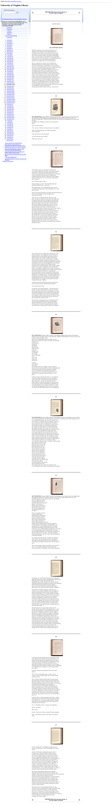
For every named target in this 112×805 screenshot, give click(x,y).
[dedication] (9, 32)
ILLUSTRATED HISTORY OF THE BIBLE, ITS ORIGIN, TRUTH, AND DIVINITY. (15, 152)
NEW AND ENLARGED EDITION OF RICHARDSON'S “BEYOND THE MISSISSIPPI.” (15, 145)
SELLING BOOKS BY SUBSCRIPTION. (13, 143)
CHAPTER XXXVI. (10, 97)
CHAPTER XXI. (10, 73)
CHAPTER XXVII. (10, 82)
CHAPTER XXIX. (10, 86)
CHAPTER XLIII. (10, 109)
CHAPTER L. (10, 120)
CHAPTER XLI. (10, 105)
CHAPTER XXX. (10, 87)
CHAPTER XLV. (10, 112)
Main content (11, 1)
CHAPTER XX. (10, 71)
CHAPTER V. (9, 46)
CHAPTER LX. (10, 137)
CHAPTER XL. (10, 104)
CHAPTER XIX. (10, 69)
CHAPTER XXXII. (10, 91)
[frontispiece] (9, 29)
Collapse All (5, 161)
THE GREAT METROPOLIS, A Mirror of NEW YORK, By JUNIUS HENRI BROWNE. (14, 150)
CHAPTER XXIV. (10, 78)
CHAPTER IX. (10, 53)
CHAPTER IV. (10, 45)
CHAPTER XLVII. (10, 115)
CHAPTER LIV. (10, 127)
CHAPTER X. (10, 55)
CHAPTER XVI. (10, 64)
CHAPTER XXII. (10, 74)
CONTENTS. (9, 37)
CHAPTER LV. (10, 129)
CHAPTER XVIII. (10, 68)
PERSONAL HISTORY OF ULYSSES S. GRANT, (15, 147)
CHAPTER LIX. (10, 135)
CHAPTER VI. (10, 48)
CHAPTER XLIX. (10, 119)
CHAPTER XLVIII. (11, 117)
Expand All (10, 161)
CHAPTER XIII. (10, 59)
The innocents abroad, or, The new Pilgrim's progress (14, 19)
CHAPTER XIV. (10, 61)
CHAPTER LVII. (10, 132)
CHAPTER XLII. (10, 107)
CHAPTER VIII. (9, 51)
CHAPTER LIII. (10, 125)
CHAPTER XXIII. (10, 76)
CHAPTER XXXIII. (10, 92)
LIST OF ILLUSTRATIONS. (11, 35)
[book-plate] (9, 27)
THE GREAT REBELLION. (11, 157)
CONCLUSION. (9, 140)
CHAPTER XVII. (10, 66)
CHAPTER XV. (10, 63)
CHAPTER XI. (10, 56)
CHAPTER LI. (10, 122)
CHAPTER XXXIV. (10, 94)
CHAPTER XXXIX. (10, 102)
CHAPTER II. (9, 41)
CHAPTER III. (10, 43)
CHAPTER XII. (10, 58)
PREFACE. (9, 34)
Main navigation (17, 1)
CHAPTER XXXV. (10, 96)
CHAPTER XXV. (10, 79)
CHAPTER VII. (9, 50)
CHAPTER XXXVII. (10, 99)
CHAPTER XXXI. (10, 89)
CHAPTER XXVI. (10, 81)
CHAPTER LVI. (10, 130)
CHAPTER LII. (10, 124)
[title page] (9, 30)
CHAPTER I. (9, 40)
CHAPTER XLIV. (10, 110)
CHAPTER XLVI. (10, 114)
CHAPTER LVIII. (10, 133)
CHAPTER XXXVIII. (10, 101)
